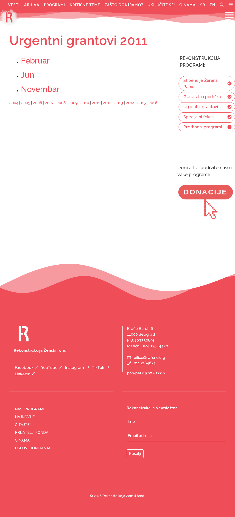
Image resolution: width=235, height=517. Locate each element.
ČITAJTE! (23, 425)
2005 (25, 102)
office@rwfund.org (149, 357)
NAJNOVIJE (25, 417)
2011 (96, 102)
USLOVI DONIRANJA (32, 448)
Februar (35, 60)
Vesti (14, 5)
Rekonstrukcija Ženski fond (123, 496)
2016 (152, 102)
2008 (61, 102)
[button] (230, 5)
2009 (73, 102)
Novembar (40, 89)
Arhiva (31, 5)
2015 (141, 102)
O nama (187, 5)
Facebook (24, 367)
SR (202, 5)
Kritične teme (85, 5)
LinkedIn (23, 374)
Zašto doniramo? (124, 5)
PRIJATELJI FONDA (31, 432)
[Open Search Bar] (222, 5)
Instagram (74, 367)
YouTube (49, 367)
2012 (107, 102)
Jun (27, 75)
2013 (118, 102)
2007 (49, 102)
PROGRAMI (54, 5)
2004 (13, 102)
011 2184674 (145, 363)
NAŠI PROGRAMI (29, 409)
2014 (130, 102)
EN (212, 5)
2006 (37, 102)
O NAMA (22, 440)
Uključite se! (161, 5)
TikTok (98, 367)
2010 (84, 102)
